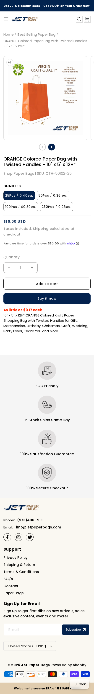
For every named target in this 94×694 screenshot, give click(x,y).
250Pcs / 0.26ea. (56, 206)
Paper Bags (13, 593)
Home (8, 34)
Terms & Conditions (21, 571)
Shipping (41, 228)
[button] (79, 19)
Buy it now (47, 298)
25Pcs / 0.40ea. (19, 195)
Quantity (11, 257)
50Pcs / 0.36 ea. (53, 195)
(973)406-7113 (29, 520)
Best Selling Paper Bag (36, 34)
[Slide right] (51, 147)
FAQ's (8, 578)
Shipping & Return (19, 564)
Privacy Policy (15, 557)
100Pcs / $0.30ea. (20, 206)
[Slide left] (42, 147)
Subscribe (73, 629)
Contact (10, 586)
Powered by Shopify (68, 665)
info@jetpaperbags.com (38, 527)
